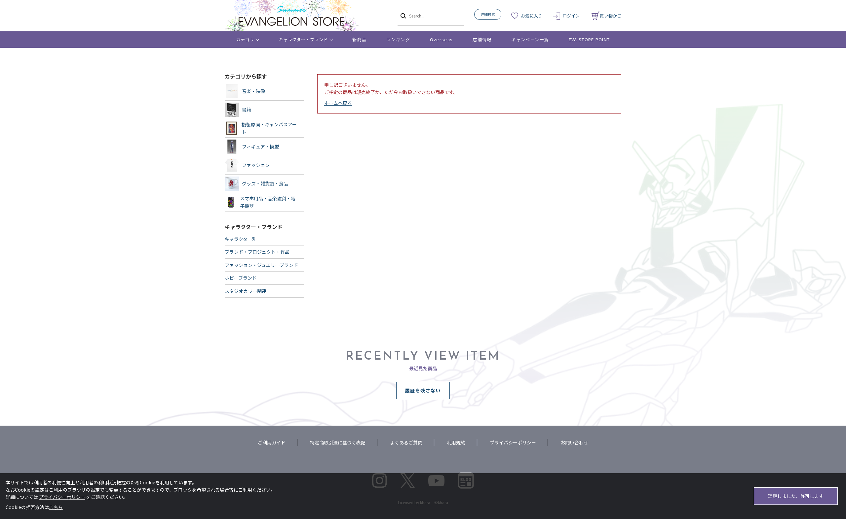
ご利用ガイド (272, 442)
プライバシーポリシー (513, 442)
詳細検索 (488, 14)
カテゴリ (245, 39)
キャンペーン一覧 (530, 39)
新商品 (359, 39)
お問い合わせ (574, 442)
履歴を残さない (423, 390)
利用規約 (456, 442)
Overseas (441, 39)
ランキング (398, 39)
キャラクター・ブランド (303, 39)
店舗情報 (482, 39)
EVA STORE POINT (589, 39)
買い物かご (610, 16)
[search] (403, 15)
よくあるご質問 (406, 442)
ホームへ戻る (338, 103)
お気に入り (531, 16)
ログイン (571, 16)
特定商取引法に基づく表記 (337, 442)
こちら (56, 507)
